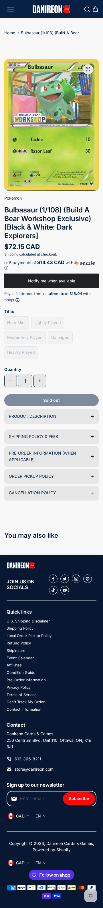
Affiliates (14, 665)
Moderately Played (25, 337)
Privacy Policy (19, 687)
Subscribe (79, 798)
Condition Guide (21, 672)
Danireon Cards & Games (69, 843)
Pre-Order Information (26, 680)
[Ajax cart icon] (95, 9)
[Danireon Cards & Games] (51, 9)
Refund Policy (19, 643)
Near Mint (16, 322)
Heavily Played (21, 352)
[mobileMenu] (10, 9)
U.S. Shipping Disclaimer (28, 621)
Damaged (60, 337)
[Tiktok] (53, 590)
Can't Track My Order (26, 702)
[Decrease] (10, 381)
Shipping (11, 254)
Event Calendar (20, 658)
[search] (87, 9)
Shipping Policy (20, 628)
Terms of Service (22, 694)
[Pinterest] (87, 578)
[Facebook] (53, 578)
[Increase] (39, 381)
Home (9, 32)
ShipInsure (16, 650)
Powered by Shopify (52, 849)
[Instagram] (76, 578)
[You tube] (64, 590)
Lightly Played (47, 322)
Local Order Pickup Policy (29, 635)
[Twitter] (64, 578)
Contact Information (24, 709)
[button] (51, 265)
